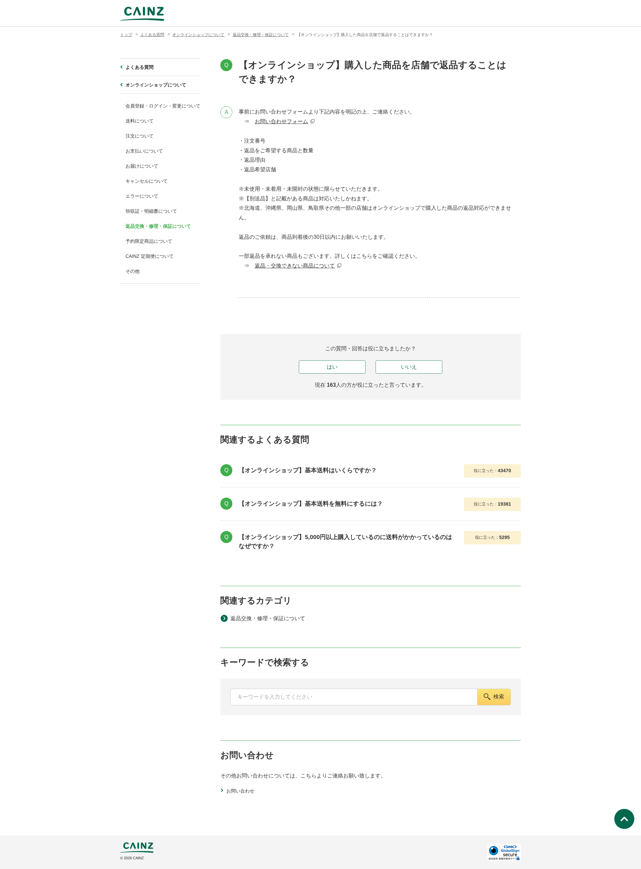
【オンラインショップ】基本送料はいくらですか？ (308, 470)
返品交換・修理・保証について (260, 34)
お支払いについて (144, 151)
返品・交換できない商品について (295, 266)
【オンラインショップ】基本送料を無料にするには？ (311, 503)
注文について (140, 136)
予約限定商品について (149, 241)
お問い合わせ (240, 791)
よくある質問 (152, 34)
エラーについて (142, 196)
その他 (133, 271)
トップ (126, 34)
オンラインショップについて (198, 34)
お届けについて (142, 166)
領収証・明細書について (151, 211)
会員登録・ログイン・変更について (163, 106)
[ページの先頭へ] (624, 819)
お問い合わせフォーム (281, 121)
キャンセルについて (147, 181)
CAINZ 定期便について (150, 256)
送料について (140, 121)
